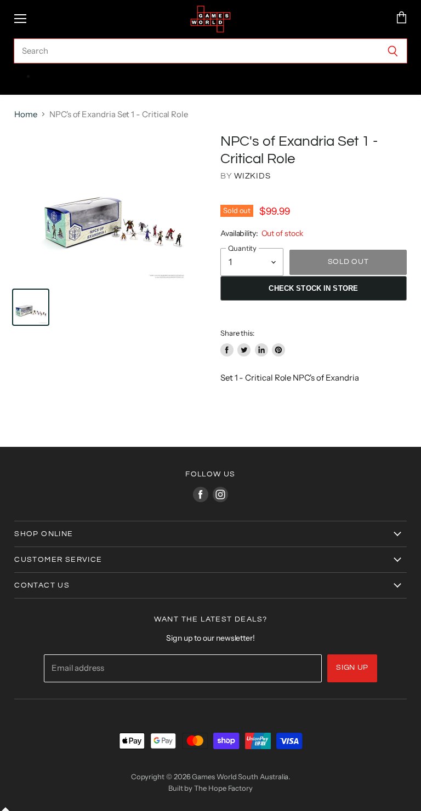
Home (25, 114)
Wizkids (252, 176)
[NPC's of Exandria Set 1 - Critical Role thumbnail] (30, 307)
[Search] (392, 51)
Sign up (352, 667)
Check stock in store (313, 288)
